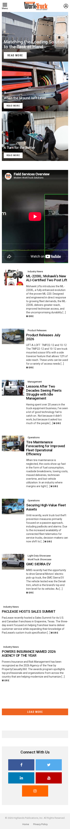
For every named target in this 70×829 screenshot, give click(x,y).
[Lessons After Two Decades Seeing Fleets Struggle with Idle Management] (13, 388)
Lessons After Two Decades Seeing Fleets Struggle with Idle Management (43, 392)
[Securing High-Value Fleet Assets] (13, 506)
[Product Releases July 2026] (13, 336)
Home (25, 824)
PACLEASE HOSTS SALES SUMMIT (28, 611)
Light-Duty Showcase (39, 555)
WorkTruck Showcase (39, 559)
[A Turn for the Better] (35, 136)
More (30, 316)
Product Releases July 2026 (43, 337)
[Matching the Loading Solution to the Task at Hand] (35, 37)
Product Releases (37, 330)
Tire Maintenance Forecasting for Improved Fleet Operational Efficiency (45, 448)
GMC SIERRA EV (38, 564)
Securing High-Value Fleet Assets (46, 507)
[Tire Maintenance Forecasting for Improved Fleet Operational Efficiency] (13, 443)
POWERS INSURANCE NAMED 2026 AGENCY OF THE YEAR (29, 653)
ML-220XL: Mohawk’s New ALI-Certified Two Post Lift (46, 278)
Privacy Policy (40, 824)
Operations (34, 437)
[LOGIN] (66, 6)
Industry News (35, 271)
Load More (35, 711)
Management (35, 381)
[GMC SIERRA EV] (13, 562)
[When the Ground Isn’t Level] (35, 86)
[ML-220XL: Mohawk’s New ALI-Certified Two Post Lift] (13, 277)
